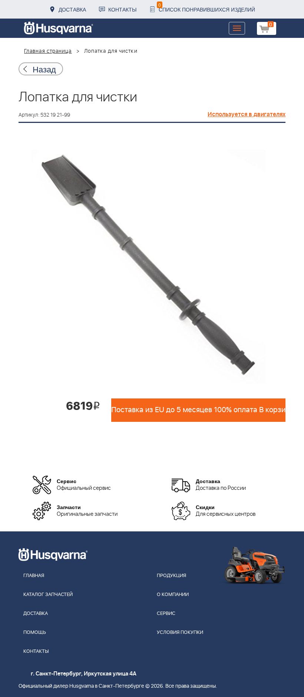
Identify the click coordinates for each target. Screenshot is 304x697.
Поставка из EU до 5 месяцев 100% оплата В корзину (198, 410)
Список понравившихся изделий (206, 7)
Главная (33, 575)
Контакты (122, 9)
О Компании (173, 594)
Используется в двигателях (246, 114)
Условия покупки (180, 632)
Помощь (34, 632)
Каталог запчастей (48, 594)
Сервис (166, 613)
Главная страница (48, 51)
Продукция (171, 575)
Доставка (72, 9)
